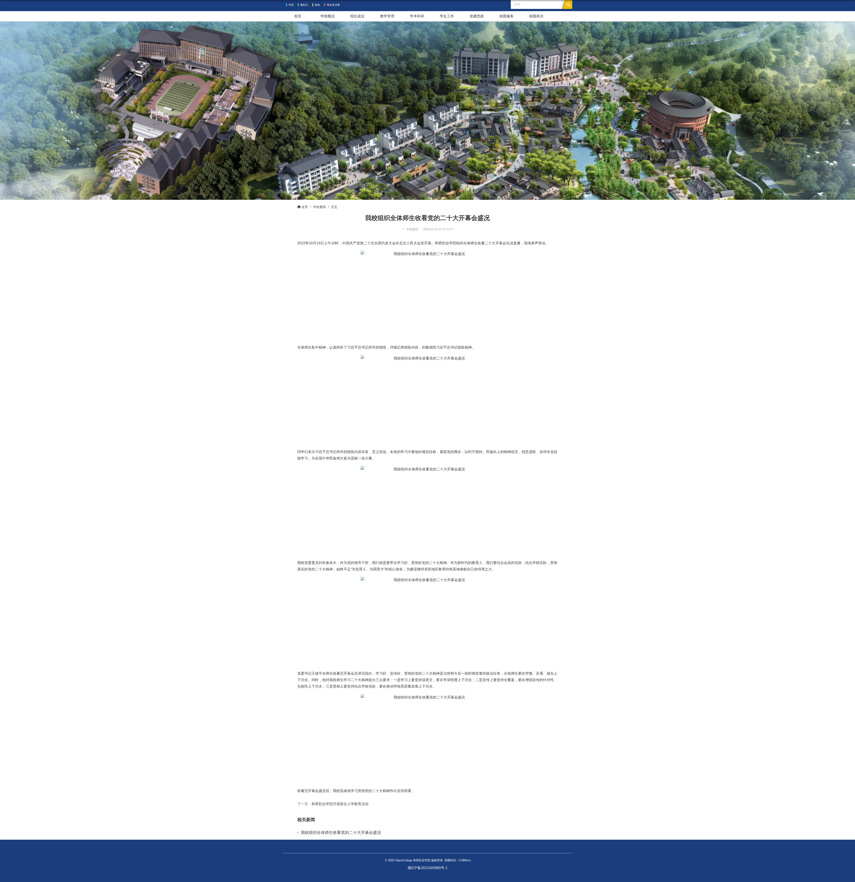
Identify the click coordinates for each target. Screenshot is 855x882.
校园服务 (506, 16)
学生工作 (447, 16)
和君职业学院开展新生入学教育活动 (339, 804)
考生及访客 (333, 4)
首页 (297, 16)
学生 (291, 4)
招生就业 (357, 16)
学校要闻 (319, 207)
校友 (317, 4)
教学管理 (387, 16)
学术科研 (417, 16)
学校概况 (327, 16)
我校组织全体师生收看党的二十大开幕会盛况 (341, 832)
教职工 (304, 4)
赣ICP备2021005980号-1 (428, 868)
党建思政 (477, 16)
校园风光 (536, 16)
